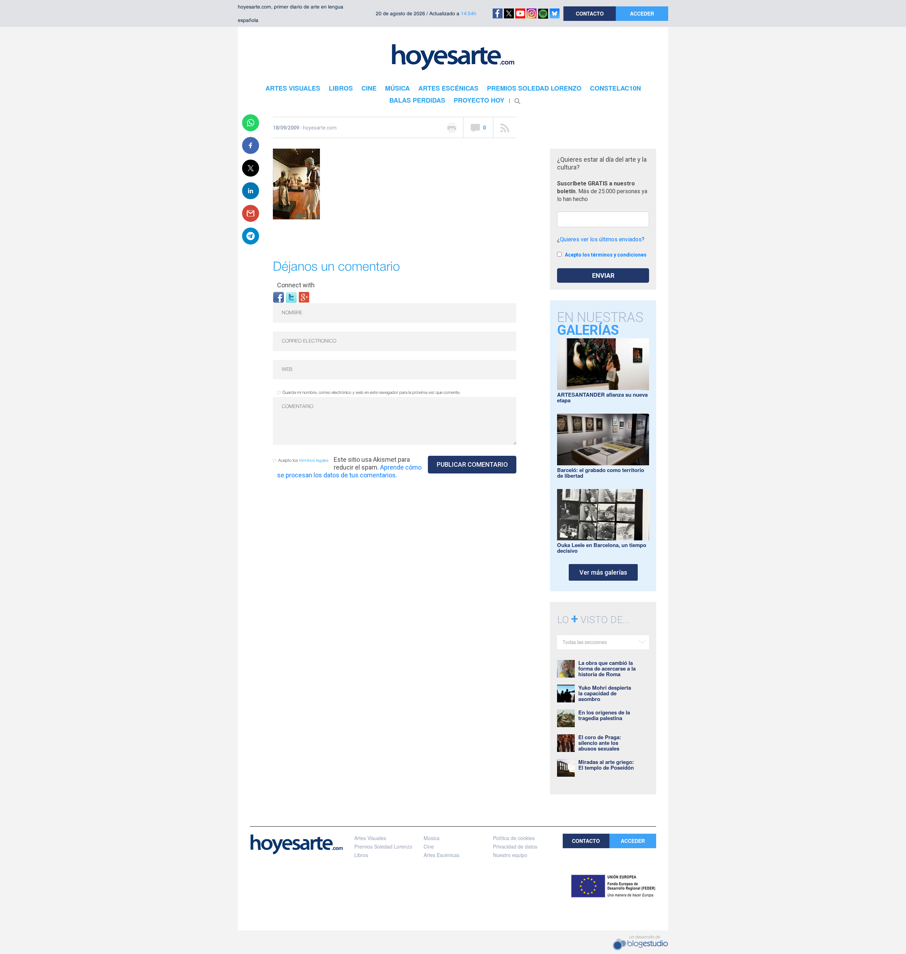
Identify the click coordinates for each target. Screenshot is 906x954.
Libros (361, 854)
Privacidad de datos (515, 846)
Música (432, 837)
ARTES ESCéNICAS (448, 88)
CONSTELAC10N (615, 88)
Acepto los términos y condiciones (606, 255)
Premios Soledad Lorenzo (383, 846)
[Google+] (304, 297)
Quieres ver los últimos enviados (601, 239)
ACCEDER (642, 13)
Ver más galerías (603, 572)
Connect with (296, 285)
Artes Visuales (370, 837)
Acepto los (303, 460)
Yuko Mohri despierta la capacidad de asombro (604, 693)
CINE (369, 88)
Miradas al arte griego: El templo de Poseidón (606, 764)
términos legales (313, 460)
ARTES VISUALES (292, 88)
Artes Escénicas (441, 854)
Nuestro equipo (510, 854)
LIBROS (341, 88)
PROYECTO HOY (479, 100)
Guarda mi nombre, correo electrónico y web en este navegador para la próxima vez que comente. (371, 392)
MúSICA (397, 88)
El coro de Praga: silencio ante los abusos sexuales (599, 742)
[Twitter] (291, 297)
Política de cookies (514, 837)
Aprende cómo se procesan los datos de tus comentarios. (349, 471)
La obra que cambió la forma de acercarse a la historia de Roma (607, 668)
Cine (429, 846)
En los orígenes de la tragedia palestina (604, 715)
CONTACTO (590, 13)
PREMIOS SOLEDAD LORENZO (534, 88)
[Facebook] (278, 297)
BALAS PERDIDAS (417, 100)
